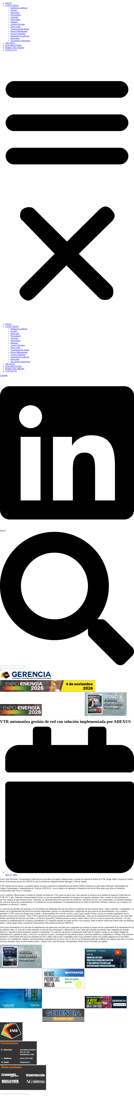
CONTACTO (11, 50)
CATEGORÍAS (12, 5)
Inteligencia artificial (18, 8)
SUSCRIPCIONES (13, 45)
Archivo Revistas (17, 24)
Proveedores (15, 15)
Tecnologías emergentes (20, 41)
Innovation (14, 38)
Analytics (14, 17)
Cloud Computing (17, 34)
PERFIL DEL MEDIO (14, 48)
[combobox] (12, 667)
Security (13, 10)
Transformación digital (19, 29)
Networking (15, 19)
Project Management (18, 31)
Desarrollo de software (19, 36)
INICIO (8, 3)
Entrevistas (14, 12)
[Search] (1, 670)
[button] (67, 187)
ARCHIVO (10, 43)
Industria (14, 22)
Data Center (15, 27)
